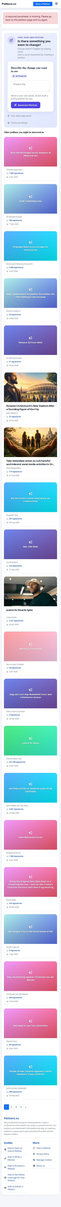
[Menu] (56, 4)
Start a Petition (43, 4)
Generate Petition (27, 105)
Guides (8, 1142)
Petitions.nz (9, 3)
